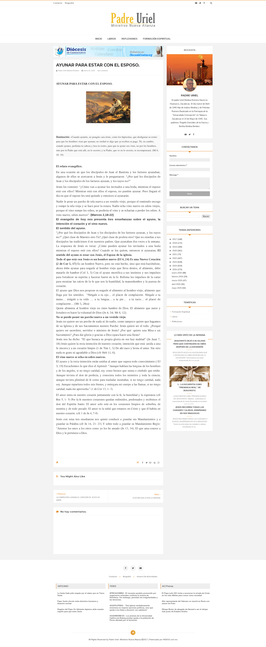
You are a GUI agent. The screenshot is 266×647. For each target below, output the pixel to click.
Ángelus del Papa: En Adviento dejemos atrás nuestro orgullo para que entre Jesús (80, 610)
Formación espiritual (157, 39)
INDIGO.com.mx (170, 639)
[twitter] (200, 3)
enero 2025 (177, 273)
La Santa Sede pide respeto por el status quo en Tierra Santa (80, 594)
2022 (174, 258)
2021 (174, 254)
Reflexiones (129, 39)
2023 (174, 262)
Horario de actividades (147, 576)
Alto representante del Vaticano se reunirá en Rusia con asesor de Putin (185, 602)
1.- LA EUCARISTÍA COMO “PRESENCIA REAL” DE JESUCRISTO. (189, 387)
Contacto (57, 3)
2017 (174, 239)
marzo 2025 (177, 280)
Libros (112, 39)
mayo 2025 (177, 288)
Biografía (69, 3)
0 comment (103, 71)
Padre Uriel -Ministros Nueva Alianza (125, 639)
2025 (174, 269)
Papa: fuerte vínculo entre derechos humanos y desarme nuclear (77, 602)
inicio (98, 39)
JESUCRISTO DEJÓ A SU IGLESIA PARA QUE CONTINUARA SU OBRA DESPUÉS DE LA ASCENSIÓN (189, 344)
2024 (174, 266)
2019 (174, 247)
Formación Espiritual (181, 312)
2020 (174, 250)
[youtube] (196, 3)
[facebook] (204, 3)
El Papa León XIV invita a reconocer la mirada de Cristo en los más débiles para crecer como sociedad (186, 594)
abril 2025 (176, 284)
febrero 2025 (178, 276)
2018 (174, 243)
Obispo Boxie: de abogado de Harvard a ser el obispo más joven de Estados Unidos (185, 610)
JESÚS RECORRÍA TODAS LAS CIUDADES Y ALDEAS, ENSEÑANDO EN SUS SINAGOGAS (189, 410)
